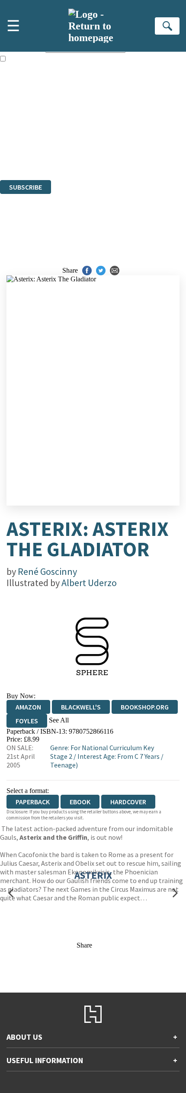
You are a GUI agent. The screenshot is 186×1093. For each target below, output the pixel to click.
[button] (10, 893)
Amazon (28, 707)
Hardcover (128, 801)
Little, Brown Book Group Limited (107, 129)
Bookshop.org (145, 707)
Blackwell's (81, 707)
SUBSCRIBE (25, 187)
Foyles (27, 720)
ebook (80, 801)
